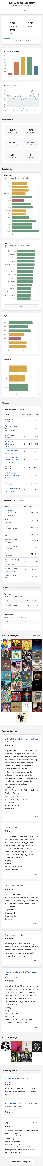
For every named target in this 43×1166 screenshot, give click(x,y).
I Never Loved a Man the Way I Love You (20, 973)
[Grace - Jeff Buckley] (27, 665)
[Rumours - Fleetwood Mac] (21, 717)
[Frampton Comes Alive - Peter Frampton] (6, 707)
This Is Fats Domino (12, 451)
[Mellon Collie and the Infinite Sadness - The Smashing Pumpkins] (27, 676)
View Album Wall (36, 636)
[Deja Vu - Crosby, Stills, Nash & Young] (6, 665)
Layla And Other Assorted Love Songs (12, 474)
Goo (6, 519)
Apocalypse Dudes (11, 539)
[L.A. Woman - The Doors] (16, 644)
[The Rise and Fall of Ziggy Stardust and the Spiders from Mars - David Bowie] (6, 655)
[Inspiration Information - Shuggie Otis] (37, 655)
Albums (15, 11)
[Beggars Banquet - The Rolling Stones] (27, 644)
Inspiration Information (9, 443)
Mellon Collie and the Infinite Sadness (21, 739)
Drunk (7, 827)
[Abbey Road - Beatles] (6, 686)
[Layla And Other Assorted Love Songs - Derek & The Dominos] (6, 696)
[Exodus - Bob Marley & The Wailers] (16, 707)
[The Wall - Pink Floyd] (27, 707)
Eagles (7, 1122)
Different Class (10, 575)
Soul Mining (9, 419)
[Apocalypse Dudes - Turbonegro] (37, 1046)
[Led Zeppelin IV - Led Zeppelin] (37, 696)
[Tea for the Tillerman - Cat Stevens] (16, 655)
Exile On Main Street (12, 489)
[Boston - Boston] (27, 696)
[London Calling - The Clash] (16, 676)
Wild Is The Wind (12, 1078)
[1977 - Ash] (16, 1057)
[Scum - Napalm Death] (27, 1057)
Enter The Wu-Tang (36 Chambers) (12, 560)
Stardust (8, 466)
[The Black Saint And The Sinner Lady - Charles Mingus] (27, 1046)
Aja (6, 482)
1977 (6, 533)
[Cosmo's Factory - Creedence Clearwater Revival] (37, 707)
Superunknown (10, 553)
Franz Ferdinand (11, 568)
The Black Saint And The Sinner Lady (12, 511)
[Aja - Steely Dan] (37, 686)
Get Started (26, 11)
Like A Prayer (10, 435)
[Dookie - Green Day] (37, 665)
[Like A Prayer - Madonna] (16, 686)
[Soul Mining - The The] (6, 644)
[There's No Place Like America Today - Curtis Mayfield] (27, 686)
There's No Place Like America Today (12, 458)
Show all (21, 306)
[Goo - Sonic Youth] (6, 1046)
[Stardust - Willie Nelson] (37, 644)
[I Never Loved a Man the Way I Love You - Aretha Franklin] (16, 665)
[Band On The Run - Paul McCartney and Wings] (37, 676)
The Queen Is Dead (12, 546)
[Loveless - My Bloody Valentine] (16, 1046)
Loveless (8, 526)
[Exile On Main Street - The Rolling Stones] (27, 655)
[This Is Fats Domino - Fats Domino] (6, 676)
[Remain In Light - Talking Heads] (16, 696)
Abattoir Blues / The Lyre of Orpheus (21, 1103)
